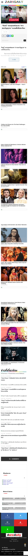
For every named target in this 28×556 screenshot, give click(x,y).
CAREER (15, 553)
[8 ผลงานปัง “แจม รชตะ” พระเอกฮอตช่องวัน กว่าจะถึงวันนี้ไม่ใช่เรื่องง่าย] (14, 502)
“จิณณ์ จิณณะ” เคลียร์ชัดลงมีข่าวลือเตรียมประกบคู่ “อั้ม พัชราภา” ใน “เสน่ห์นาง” (14, 449)
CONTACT (10, 553)
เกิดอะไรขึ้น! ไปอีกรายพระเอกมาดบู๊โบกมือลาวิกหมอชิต (13, 425)
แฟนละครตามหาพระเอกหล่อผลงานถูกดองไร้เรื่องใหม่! (14, 436)
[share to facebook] (8, 35)
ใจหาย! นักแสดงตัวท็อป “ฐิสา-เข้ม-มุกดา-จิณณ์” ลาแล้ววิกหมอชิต (14, 414)
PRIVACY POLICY (22, 553)
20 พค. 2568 (3, 398)
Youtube (20, 523)
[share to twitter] (10, 35)
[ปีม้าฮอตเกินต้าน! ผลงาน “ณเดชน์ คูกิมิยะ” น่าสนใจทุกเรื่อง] (14, 498)
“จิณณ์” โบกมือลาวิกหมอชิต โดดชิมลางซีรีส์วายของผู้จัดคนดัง (13, 401)
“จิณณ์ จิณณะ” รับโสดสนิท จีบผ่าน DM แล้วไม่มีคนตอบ (13, 379)
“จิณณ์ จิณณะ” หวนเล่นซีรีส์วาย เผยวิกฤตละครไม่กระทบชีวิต (13, 390)
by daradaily (8, 387)
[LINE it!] (12, 35)
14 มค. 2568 (3, 433)
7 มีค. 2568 (3, 422)
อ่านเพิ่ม (14, 59)
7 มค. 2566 (5, 31)
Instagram (7, 523)
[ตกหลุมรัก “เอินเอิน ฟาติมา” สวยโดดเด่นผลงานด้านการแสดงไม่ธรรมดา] (14, 507)
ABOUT (5, 553)
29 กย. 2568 (3, 387)
